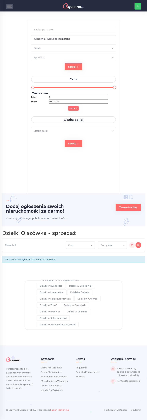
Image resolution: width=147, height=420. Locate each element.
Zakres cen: (40, 93)
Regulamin (81, 367)
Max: (34, 101)
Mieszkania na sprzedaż (54, 376)
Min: (33, 97)
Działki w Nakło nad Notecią (55, 298)
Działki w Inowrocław (51, 292)
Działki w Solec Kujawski (53, 318)
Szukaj (72, 66)
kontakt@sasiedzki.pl (129, 381)
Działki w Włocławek (80, 285)
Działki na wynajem (52, 390)
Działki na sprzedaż (51, 385)
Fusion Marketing (59, 410)
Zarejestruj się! (128, 207)
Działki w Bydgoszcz (51, 285)
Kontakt (80, 376)
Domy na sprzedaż (51, 367)
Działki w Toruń (48, 305)
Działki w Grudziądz (75, 305)
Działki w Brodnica (50, 311)
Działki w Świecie (79, 292)
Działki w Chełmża (87, 298)
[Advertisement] (73, 173)
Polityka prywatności (87, 372)
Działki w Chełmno (77, 311)
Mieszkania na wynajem (54, 381)
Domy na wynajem (51, 372)
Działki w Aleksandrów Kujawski (58, 324)
